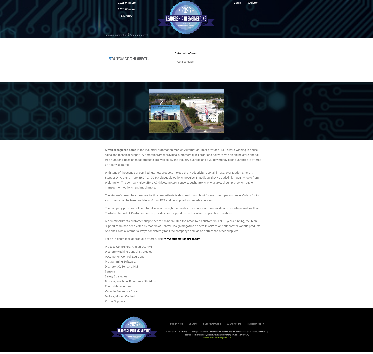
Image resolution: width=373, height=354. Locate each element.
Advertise (126, 16)
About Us (227, 338)
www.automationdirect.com (182, 239)
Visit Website (186, 62)
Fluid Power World (212, 324)
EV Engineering (234, 324)
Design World (176, 324)
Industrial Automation (116, 35)
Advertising (219, 338)
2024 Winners (127, 9)
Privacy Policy (208, 338)
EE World (193, 324)
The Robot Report (255, 324)
